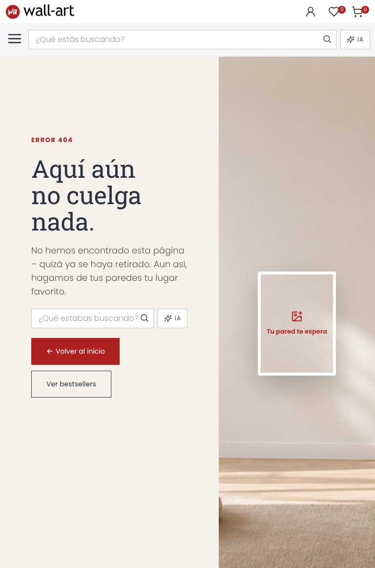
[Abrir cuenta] (310, 12)
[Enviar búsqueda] (326, 39)
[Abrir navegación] (14, 38)
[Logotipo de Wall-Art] (40, 11)
